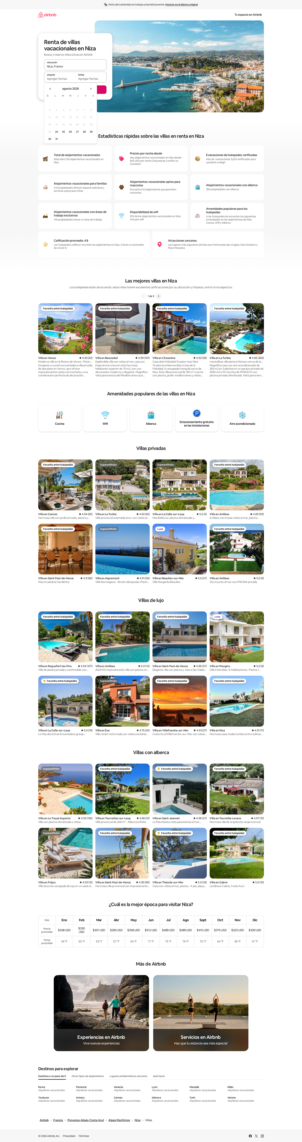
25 (63, 131)
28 (84, 131)
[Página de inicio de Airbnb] (47, 14)
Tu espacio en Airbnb (248, 15)
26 (70, 131)
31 (56, 139)
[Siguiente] (158, 296)
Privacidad (69, 1136)
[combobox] (75, 66)
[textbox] (59, 79)
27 (77, 131)
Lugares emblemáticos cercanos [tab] (128, 1076)
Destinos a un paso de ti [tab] (52, 1076)
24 (56, 131)
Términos (83, 1136)
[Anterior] (143, 296)
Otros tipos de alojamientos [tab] (88, 1076)
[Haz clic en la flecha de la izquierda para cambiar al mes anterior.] (50, 89)
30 (49, 139)
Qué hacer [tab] (159, 1076)
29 (91, 131)
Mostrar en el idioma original (181, 4)
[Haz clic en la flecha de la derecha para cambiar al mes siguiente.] (91, 89)
